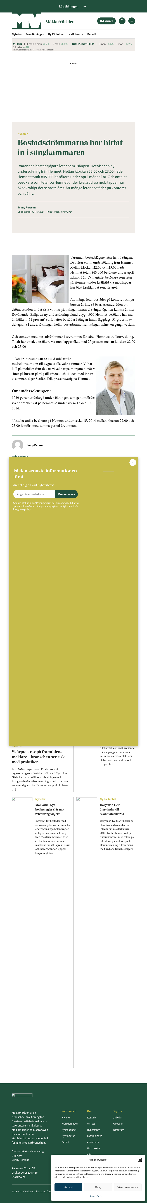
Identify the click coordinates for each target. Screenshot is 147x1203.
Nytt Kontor (75, 34)
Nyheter (17, 34)
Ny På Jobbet (56, 34)
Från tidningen (35, 34)
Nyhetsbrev (106, 20)
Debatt (91, 34)
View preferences (127, 1187)
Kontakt (91, 1117)
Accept (68, 1187)
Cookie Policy (96, 1196)
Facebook (118, 1123)
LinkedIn (117, 1117)
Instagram (118, 1129)
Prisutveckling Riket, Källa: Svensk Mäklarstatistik (33, 50)
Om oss (91, 1123)
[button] (140, 1160)
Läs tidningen (94, 1136)
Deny (98, 1187)
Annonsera (93, 1142)
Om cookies (93, 1148)
